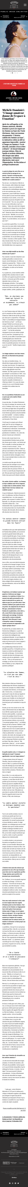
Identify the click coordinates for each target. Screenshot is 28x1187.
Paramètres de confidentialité (16, 1174)
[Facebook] (9, 1183)
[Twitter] (18, 1183)
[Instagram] (12, 1183)
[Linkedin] (15, 1183)
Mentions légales (10, 1173)
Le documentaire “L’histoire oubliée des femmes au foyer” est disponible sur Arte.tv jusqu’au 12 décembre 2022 (13, 1119)
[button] (26, 5)
